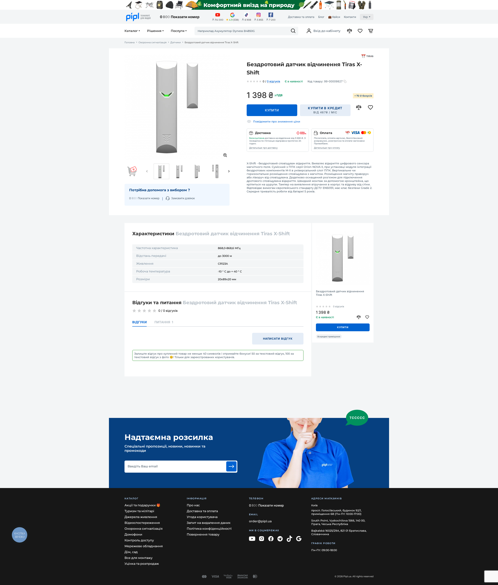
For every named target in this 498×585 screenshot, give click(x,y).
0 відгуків (273, 81)
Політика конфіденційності (209, 528)
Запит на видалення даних (209, 523)
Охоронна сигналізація (153, 42)
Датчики (175, 42)
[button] (147, 171)
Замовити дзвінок (183, 198)
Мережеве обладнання (143, 546)
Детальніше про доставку (263, 147)
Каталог (131, 31)
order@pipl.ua (260, 521)
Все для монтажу (138, 558)
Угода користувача (202, 517)
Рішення (154, 31)
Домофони (133, 534)
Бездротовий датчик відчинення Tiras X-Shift (340, 293)
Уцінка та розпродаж (141, 564)
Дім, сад (131, 552)
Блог (321, 17)
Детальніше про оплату (327, 147)
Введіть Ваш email (143, 466)
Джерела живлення (140, 517)
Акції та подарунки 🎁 (142, 505)
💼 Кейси (334, 17)
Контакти (350, 17)
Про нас (193, 505)
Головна (129, 42)
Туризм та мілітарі (139, 511)
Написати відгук (278, 338)
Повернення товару (203, 534)
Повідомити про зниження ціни (276, 121)
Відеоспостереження (142, 523)
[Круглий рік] (249, 5)
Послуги (177, 31)
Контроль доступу (139, 540)
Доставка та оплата (301, 17)
